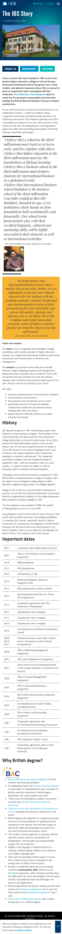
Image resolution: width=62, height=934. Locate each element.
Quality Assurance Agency (46, 786)
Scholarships (29, 68)
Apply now (47, 68)
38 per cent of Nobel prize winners (25, 899)
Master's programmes (40, 892)
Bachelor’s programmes (31, 889)
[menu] (58, 3)
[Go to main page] (9, 3)
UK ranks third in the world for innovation (29, 803)
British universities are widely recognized (27, 779)
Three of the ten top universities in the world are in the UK (33, 810)
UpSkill (14, 873)
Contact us (10, 68)
